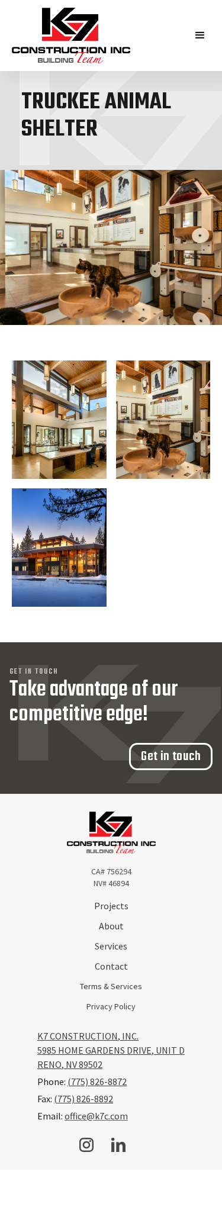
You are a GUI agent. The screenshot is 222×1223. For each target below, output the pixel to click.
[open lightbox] (59, 420)
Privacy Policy (111, 1006)
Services (111, 946)
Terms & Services (111, 986)
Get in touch (171, 756)
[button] (200, 35)
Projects (111, 906)
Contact (111, 966)
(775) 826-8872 (97, 1081)
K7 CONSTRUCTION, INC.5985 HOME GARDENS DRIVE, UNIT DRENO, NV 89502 (111, 1050)
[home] (71, 35)
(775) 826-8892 (83, 1099)
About (111, 926)
